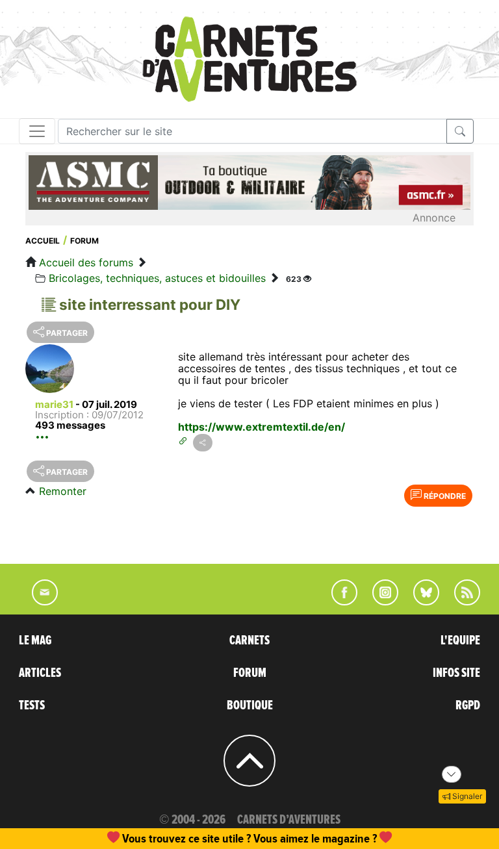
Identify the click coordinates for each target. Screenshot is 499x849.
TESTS (32, 705)
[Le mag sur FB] (338, 601)
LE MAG (35, 640)
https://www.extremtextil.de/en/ (261, 426)
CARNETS (249, 640)
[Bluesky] (419, 601)
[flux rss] (460, 601)
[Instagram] (379, 601)
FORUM (249, 672)
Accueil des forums (86, 262)
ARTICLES (40, 672)
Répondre (444, 496)
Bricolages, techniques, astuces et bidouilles (157, 278)
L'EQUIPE (460, 640)
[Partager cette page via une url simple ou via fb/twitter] (202, 442)
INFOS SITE (456, 672)
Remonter (62, 491)
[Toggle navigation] (37, 131)
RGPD (467, 705)
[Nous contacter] (38, 601)
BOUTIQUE (250, 705)
